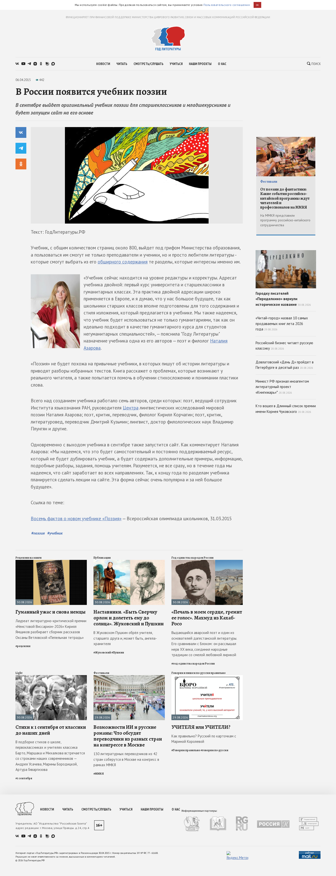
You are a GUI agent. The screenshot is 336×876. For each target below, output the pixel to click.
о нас (222, 64)
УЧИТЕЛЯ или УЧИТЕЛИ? (200, 727)
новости (103, 64)
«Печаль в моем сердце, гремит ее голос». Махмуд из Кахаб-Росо (206, 618)
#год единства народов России (193, 663)
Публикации (102, 558)
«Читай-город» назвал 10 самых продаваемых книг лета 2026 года (282, 323)
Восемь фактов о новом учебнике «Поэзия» (76, 518)
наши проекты (200, 64)
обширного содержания (123, 262)
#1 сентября (23, 778)
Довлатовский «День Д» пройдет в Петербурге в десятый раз (285, 365)
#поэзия (38, 533)
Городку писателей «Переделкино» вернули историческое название (283, 299)
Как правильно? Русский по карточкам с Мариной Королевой (203, 739)
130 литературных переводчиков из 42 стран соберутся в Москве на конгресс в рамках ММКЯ (126, 759)
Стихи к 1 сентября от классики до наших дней (50, 730)
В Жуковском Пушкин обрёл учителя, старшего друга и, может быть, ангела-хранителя (125, 638)
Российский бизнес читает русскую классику (284, 346)
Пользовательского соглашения (226, 5)
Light (18, 673)
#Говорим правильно (185, 750)
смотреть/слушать (148, 64)
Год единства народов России (192, 558)
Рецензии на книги (28, 558)
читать (121, 64)
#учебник (55, 533)
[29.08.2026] (129, 677)
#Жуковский (102, 652)
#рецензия (23, 646)
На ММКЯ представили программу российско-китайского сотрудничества (285, 220)
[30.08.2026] (51, 562)
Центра (130, 408)
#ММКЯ (98, 774)
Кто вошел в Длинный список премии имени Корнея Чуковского (286, 409)
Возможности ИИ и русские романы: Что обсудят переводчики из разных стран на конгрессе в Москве (127, 736)
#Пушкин (117, 652)
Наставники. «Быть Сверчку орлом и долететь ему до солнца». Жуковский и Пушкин (128, 618)
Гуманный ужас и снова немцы (50, 612)
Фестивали (101, 673)
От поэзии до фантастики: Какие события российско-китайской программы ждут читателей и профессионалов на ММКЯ (285, 198)
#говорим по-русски (214, 750)
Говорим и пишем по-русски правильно (198, 673)
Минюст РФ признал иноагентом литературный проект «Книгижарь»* (282, 387)
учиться (176, 64)
